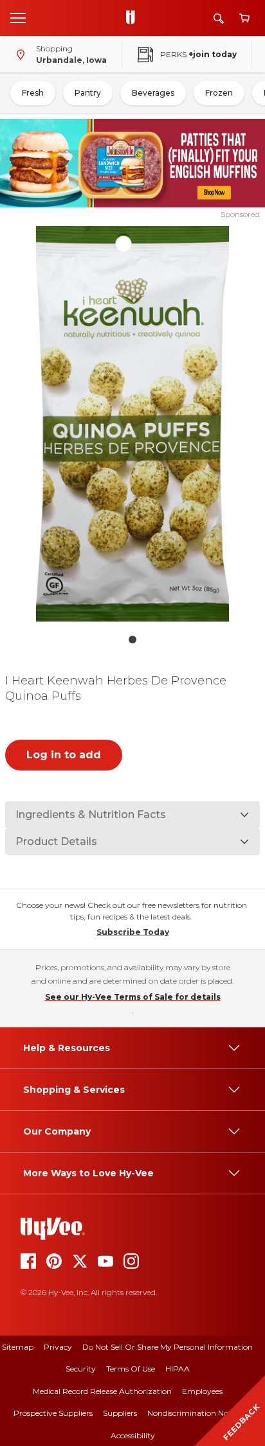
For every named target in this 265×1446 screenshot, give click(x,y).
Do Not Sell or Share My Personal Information (167, 1347)
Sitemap (17, 1347)
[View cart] (244, 18)
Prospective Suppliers (53, 1413)
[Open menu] (18, 17)
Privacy (58, 1347)
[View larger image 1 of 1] (133, 424)
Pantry (88, 93)
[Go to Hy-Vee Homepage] (134, 18)
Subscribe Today (132, 932)
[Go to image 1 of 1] (132, 639)
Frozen (219, 93)
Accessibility (133, 1435)
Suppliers (120, 1413)
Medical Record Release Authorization (102, 1391)
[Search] (218, 18)
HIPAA (177, 1368)
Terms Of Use (130, 1368)
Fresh (33, 93)
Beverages (153, 93)
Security (81, 1368)
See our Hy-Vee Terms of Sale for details (133, 997)
